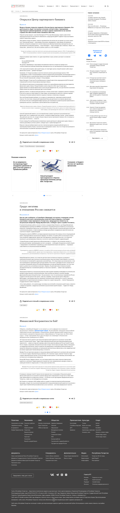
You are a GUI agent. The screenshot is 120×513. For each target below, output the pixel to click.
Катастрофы (73, 423)
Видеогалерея (85, 458)
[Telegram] (72, 142)
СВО (57, 6)
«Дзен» (36, 135)
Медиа (83, 453)
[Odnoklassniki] (62, 475)
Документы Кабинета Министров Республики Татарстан (25, 460)
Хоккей (97, 425)
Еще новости (96, 138)
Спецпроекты (51, 453)
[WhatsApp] (74, 142)
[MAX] (105, 55)
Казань (21, 146)
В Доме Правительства (17, 430)
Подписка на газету (97, 477)
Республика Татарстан (100, 453)
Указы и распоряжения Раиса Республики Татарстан (24, 456)
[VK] (52, 475)
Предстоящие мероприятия (71, 456)
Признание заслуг (16, 462)
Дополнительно (70, 453)
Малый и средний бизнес (30, 441)
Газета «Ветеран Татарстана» (53, 458)
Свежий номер (96, 482)
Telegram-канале (46, 132)
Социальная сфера (56, 434)
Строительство (28, 434)
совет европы (23, 305)
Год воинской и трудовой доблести (60, 441)
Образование (54, 427)
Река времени (95, 460)
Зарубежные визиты (16, 425)
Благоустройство (55, 439)
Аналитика (14, 465)
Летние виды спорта (101, 436)
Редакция (86, 482)
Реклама (86, 477)
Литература (85, 427)
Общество (64, 6)
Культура (83, 6)
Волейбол (98, 427)
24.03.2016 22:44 (24, 317)
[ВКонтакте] (70, 142)
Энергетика (27, 430)
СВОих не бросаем (43, 427)
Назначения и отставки (17, 423)
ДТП (71, 427)
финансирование (40, 146)
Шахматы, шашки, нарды (102, 432)
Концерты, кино (86, 432)
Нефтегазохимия (28, 427)
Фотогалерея (84, 456)
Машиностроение (28, 432)
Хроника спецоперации (44, 423)
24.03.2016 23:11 (24, 16)
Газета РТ (87, 474)
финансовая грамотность (26, 402)
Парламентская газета (51, 460)
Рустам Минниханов (30, 146)
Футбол (97, 423)
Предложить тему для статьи (22, 475)
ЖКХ (52, 436)
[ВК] (100, 55)
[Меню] (105, 6)
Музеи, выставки (86, 425)
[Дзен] (89, 55)
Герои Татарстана (42, 425)
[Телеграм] (94, 55)
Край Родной (95, 458)
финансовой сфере (41, 330)
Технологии (27, 439)
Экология (53, 425)
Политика (40, 6)
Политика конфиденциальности (100, 484)
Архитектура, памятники (88, 430)
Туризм (26, 425)
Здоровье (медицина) (56, 423)
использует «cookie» (36, 503)
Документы (15, 453)
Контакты (86, 484)
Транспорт (27, 436)
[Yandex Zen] (66, 475)
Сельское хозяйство (29, 423)
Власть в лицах (68, 458)
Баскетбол (98, 430)
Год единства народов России (59, 443)
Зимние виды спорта (101, 434)
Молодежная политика (57, 430)
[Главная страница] (18, 6)
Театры (84, 423)
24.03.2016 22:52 (24, 202)
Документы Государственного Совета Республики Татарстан (27, 458)
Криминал (72, 430)
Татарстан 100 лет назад (98, 456)
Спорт (90, 6)
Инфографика (85, 460)
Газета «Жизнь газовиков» (52, 456)
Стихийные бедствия (75, 425)
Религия (53, 432)
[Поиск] (108, 6)
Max (39, 132)
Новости (89, 59)
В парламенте (15, 427)
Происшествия (74, 6)
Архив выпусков (96, 479)
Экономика (49, 6)
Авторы (86, 479)
